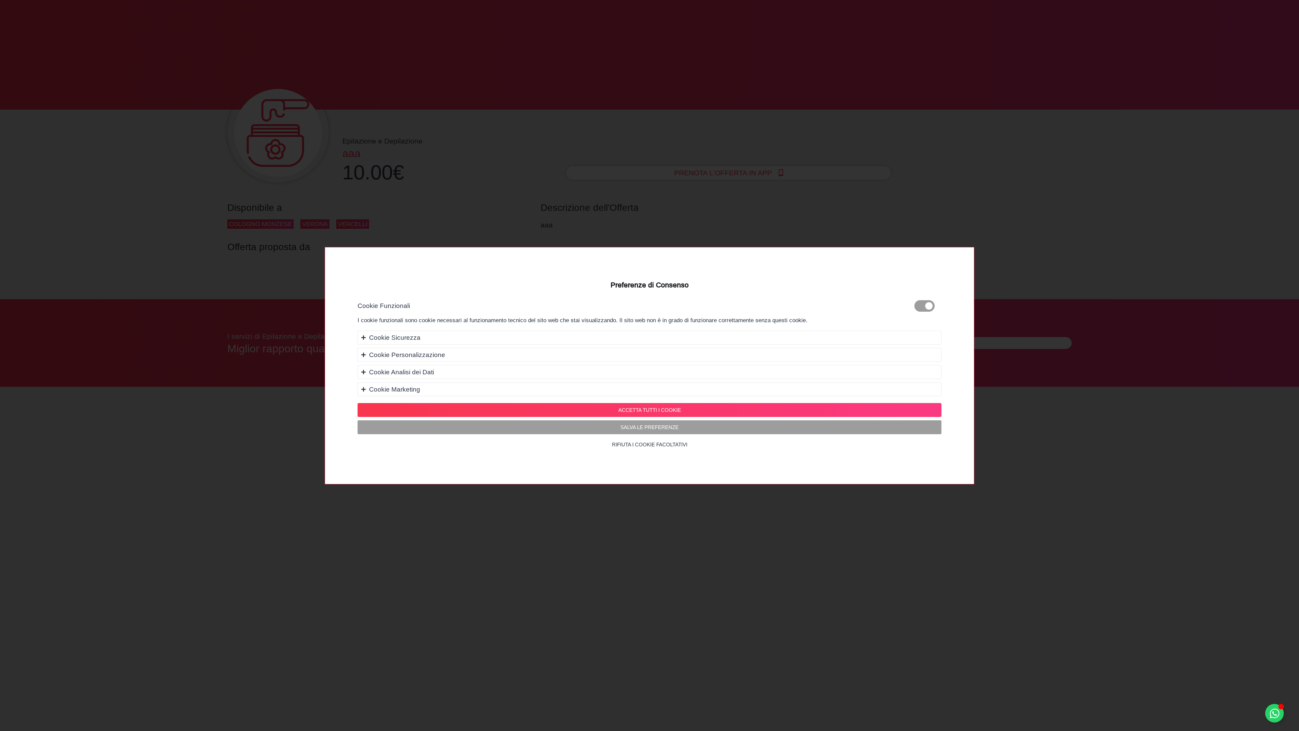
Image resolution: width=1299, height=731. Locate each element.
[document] (649, 365)
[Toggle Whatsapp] (1274, 713)
